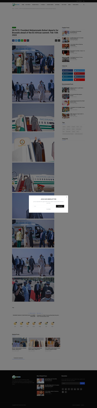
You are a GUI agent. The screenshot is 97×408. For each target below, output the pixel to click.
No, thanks (49, 209)
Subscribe (60, 206)
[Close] (66, 197)
